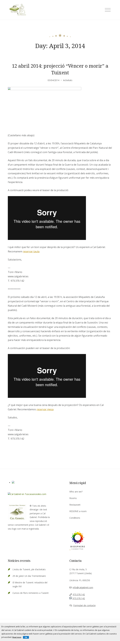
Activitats (67, 80)
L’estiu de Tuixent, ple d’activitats (29, 569)
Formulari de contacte (84, 605)
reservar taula (31, 251)
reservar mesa (45, 409)
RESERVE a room (78, 511)
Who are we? (75, 491)
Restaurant (74, 504)
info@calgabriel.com (83, 587)
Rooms (73, 498)
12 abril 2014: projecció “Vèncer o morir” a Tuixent (60, 69)
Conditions (74, 517)
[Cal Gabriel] (77, 548)
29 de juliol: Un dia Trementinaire (29, 575)
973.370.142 (79, 594)
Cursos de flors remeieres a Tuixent (30, 592)
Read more (16, 637)
